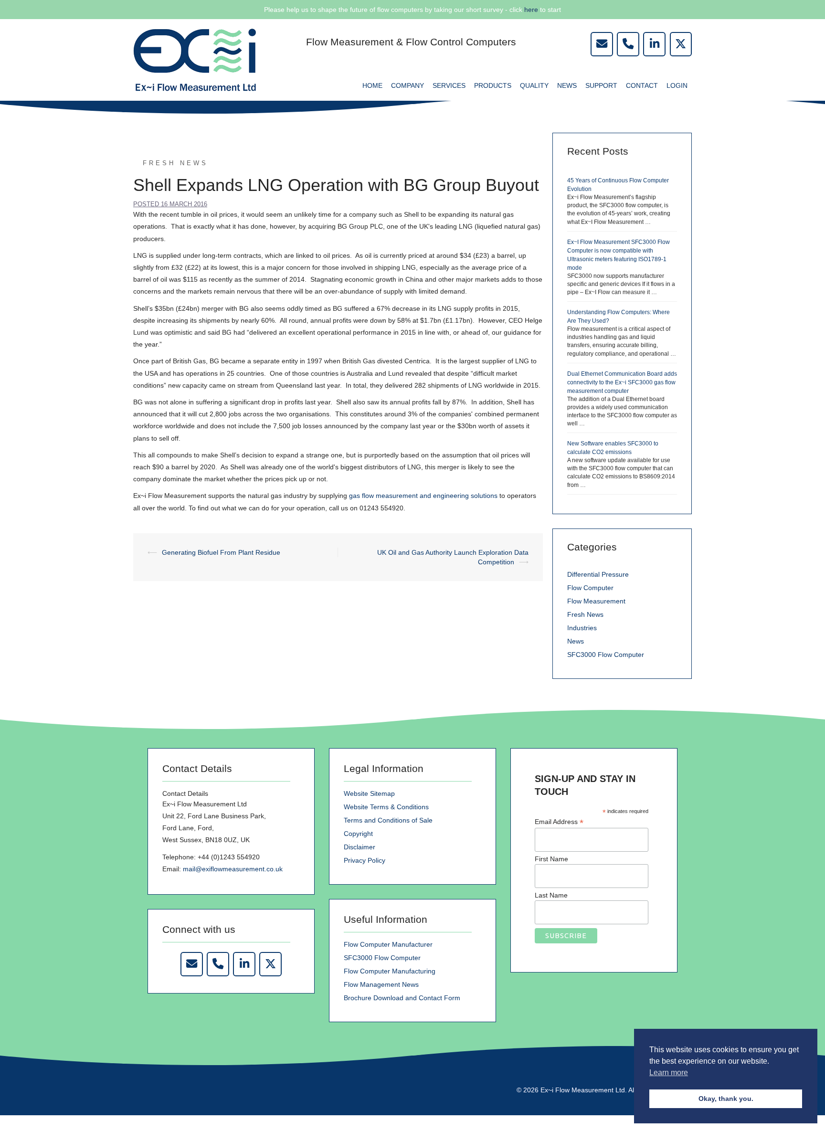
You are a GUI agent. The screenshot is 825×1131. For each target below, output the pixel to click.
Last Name (551, 895)
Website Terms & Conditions (386, 807)
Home (372, 85)
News (567, 85)
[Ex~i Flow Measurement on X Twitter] (270, 964)
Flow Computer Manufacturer (388, 944)
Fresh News (175, 163)
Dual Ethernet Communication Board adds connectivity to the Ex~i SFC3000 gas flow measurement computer (622, 382)
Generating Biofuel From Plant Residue (221, 552)
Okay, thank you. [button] (725, 1098)
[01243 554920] (628, 44)
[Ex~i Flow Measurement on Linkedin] (244, 964)
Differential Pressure (598, 574)
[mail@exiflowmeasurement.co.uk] (602, 44)
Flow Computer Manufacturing (389, 971)
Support (601, 85)
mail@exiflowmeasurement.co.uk (233, 869)
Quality (534, 85)
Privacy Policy (364, 860)
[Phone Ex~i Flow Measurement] (218, 964)
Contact (642, 85)
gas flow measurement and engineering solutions (423, 495)
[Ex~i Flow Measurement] (194, 59)
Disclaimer (359, 847)
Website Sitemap (369, 793)
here (531, 9)
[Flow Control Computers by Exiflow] (654, 44)
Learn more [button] (668, 1072)
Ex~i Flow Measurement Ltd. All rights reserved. (612, 1090)
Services (449, 85)
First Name (551, 859)
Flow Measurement (596, 601)
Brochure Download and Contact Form (402, 998)
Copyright (358, 833)
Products (492, 85)
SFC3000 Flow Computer (605, 654)
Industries (582, 628)
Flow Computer (590, 588)
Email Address (559, 821)
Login (677, 85)
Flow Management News (381, 984)
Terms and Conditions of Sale (388, 820)
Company (407, 85)
